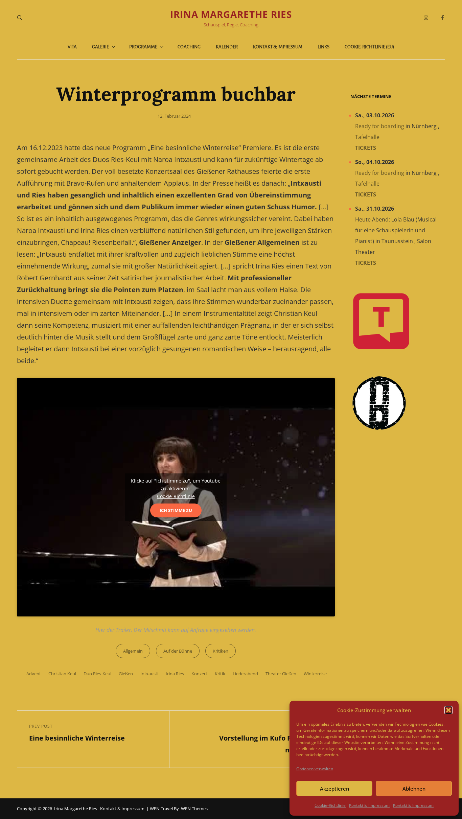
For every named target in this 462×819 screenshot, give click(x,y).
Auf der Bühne (177, 651)
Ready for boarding (379, 126)
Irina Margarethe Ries (231, 14)
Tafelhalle (367, 137)
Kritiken (220, 651)
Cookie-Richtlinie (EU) (369, 46)
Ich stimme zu (176, 510)
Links (323, 46)
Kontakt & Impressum (369, 805)
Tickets (365, 147)
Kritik (220, 674)
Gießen (126, 674)
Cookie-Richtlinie (330, 805)
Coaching (189, 46)
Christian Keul (62, 674)
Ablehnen (413, 788)
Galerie (100, 46)
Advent (33, 674)
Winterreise (315, 674)
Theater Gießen (280, 674)
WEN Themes (194, 808)
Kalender (227, 46)
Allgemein (133, 651)
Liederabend (245, 674)
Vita (72, 46)
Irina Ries (175, 674)
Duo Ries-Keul (97, 674)
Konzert (199, 674)
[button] (448, 710)
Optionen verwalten (314, 769)
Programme (143, 46)
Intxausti (149, 674)
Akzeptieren (334, 788)
